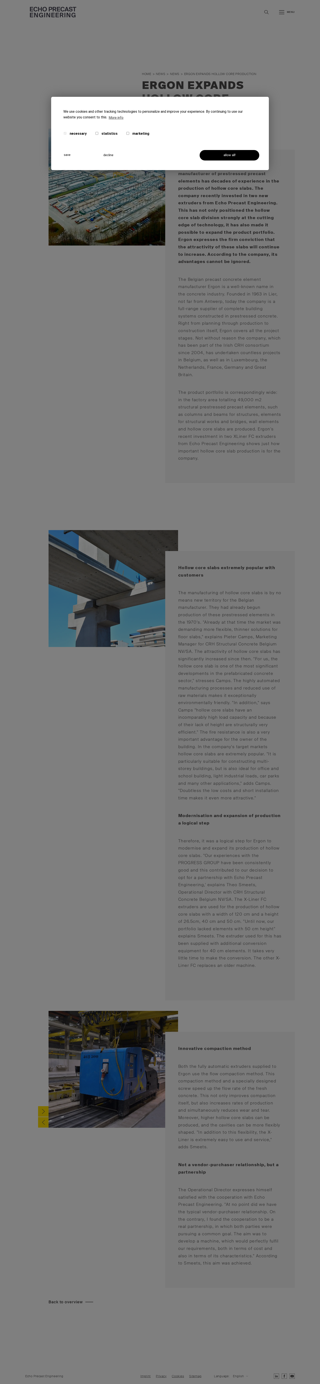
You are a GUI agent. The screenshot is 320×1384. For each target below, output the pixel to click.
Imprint (145, 1376)
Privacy (161, 1376)
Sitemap (195, 1376)
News (160, 74)
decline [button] (108, 155)
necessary (78, 133)
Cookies (178, 1376)
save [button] (67, 155)
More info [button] (116, 118)
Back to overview (66, 1302)
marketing (140, 133)
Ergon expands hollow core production (220, 74)
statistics (109, 133)
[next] (43, 1111)
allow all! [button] (230, 155)
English (238, 1376)
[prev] (43, 1122)
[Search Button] (266, 12)
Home (146, 74)
